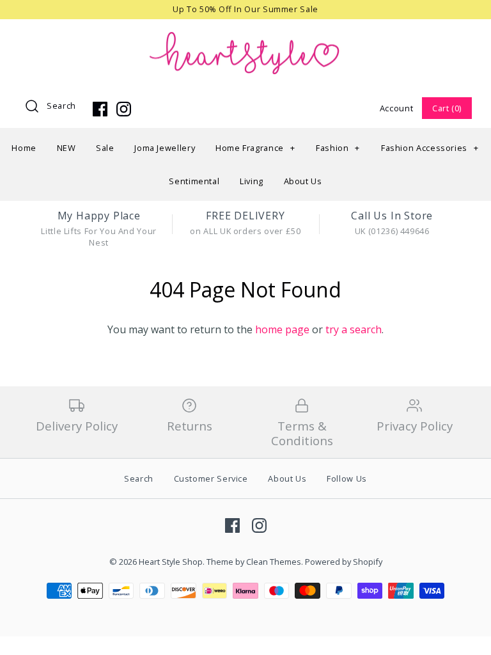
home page (282, 329)
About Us (303, 181)
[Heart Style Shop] (245, 40)
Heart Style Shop (171, 561)
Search (61, 105)
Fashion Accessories (430, 148)
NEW (66, 148)
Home (24, 148)
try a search (353, 329)
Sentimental (194, 181)
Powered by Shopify (343, 561)
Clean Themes (273, 561)
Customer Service (211, 478)
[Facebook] (100, 109)
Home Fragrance (255, 148)
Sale (105, 148)
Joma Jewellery (164, 148)
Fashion (338, 148)
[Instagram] (123, 109)
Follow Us (347, 478)
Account (396, 108)
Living (251, 181)
